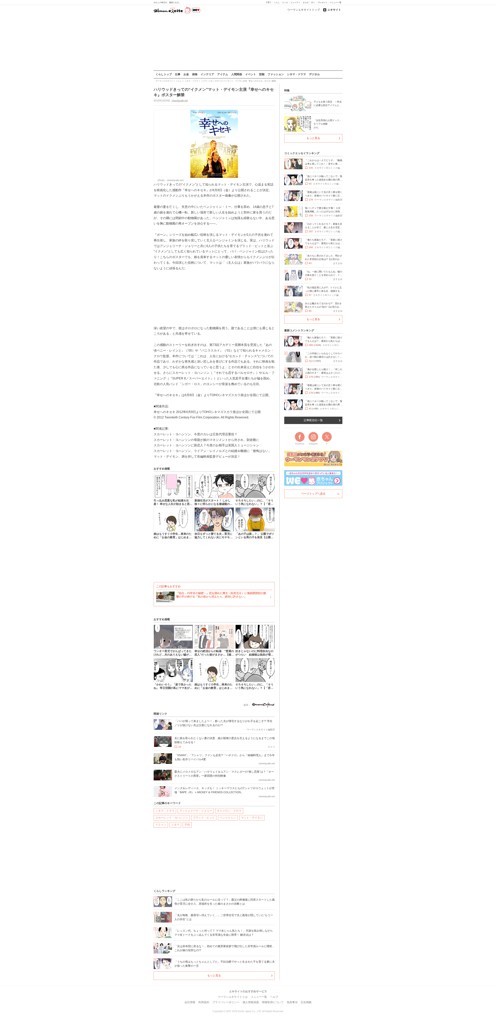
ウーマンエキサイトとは (233, 996)
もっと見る (214, 975)
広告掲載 (306, 1002)
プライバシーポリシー (225, 1002)
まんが (306, 2)
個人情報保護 (251, 1002)
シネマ (175, 824)
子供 (187, 824)
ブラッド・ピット (204, 817)
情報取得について (273, 1002)
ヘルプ (274, 996)
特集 (287, 90)
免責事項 (292, 1002)
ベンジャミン (228, 817)
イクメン (160, 824)
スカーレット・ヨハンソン (171, 817)
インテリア (207, 74)
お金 (186, 74)
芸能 (261, 74)
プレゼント (322, 2)
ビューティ (295, 2)
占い (313, 2)
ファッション (276, 74)
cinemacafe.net (180, 100)
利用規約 (203, 1002)
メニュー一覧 (335, 2)
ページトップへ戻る (313, 493)
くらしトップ (164, 74)
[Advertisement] (248, 42)
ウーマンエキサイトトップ (303, 9)
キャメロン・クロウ (229, 810)
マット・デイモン (252, 817)
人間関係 (236, 74)
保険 (194, 74)
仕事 (177, 74)
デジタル (314, 74)
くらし (277, 2)
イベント (250, 74)
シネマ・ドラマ (296, 74)
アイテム (222, 74)
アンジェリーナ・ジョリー (195, 810)
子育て (268, 2)
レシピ (285, 2)
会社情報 (189, 1002)
